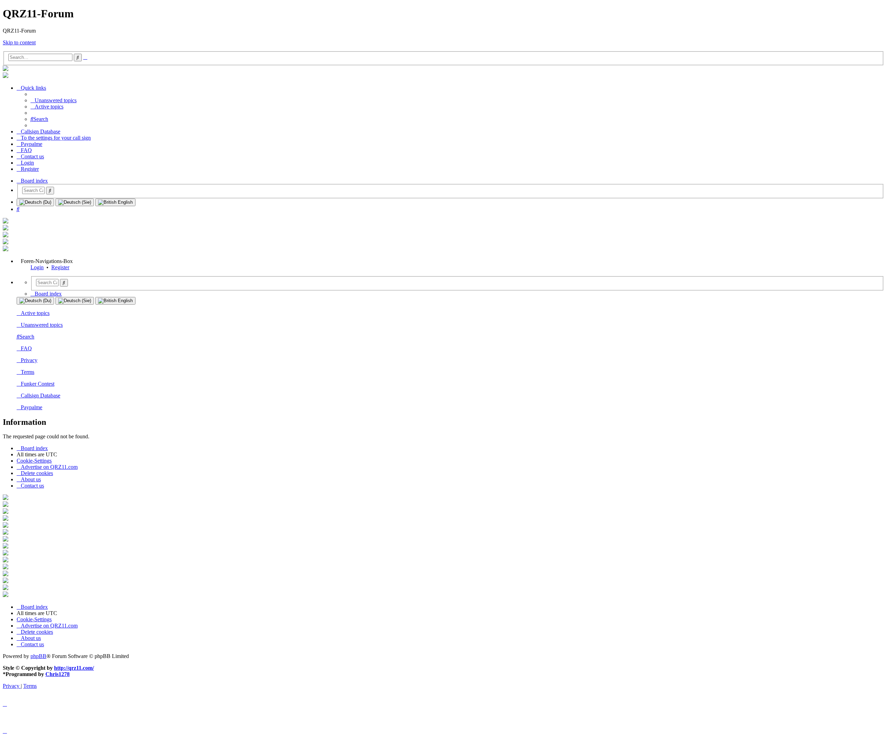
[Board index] (5, 69)
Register (60, 267)
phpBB (38, 656)
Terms (27, 372)
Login (37, 267)
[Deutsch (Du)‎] (35, 202)
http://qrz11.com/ (74, 668)
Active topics (35, 313)
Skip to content (19, 42)
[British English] (115, 202)
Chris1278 (57, 674)
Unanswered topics (42, 325)
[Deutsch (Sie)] (74, 202)
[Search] (50, 190)
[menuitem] (53, 100)
